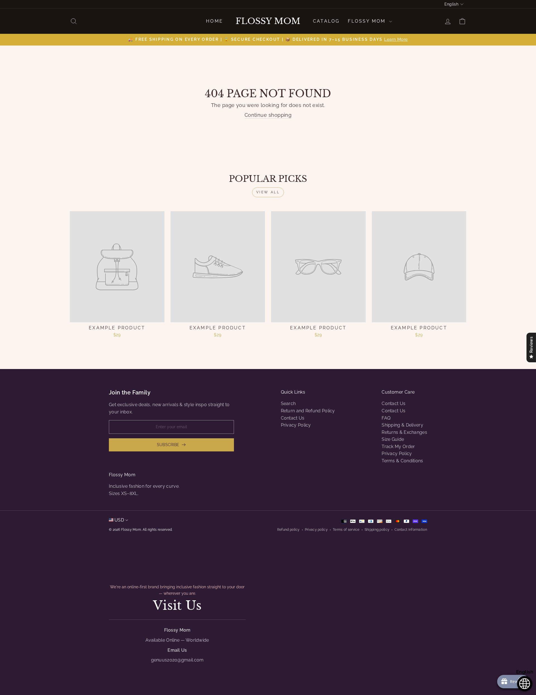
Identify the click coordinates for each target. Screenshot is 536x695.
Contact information (410, 530)
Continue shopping (268, 115)
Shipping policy (377, 530)
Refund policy (288, 530)
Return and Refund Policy (308, 410)
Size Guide (393, 439)
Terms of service (346, 530)
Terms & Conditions (402, 460)
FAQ (386, 418)
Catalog (326, 21)
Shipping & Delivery (402, 425)
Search (288, 403)
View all (268, 192)
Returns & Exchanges (404, 432)
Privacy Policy (296, 425)
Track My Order (398, 446)
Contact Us (293, 418)
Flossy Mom (268, 21)
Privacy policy (316, 530)
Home (214, 21)
